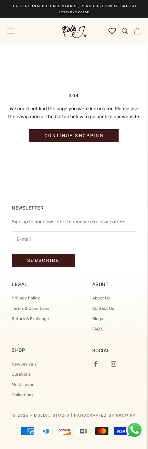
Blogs (97, 318)
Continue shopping (74, 135)
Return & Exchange (30, 318)
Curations (21, 374)
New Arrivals (24, 364)
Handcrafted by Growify (105, 415)
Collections (22, 394)
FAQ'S (97, 329)
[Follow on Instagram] (113, 363)
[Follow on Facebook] (95, 363)
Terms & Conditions (30, 308)
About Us (101, 298)
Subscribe (43, 260)
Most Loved (23, 384)
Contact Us (103, 308)
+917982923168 (73, 12)
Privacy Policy (26, 298)
